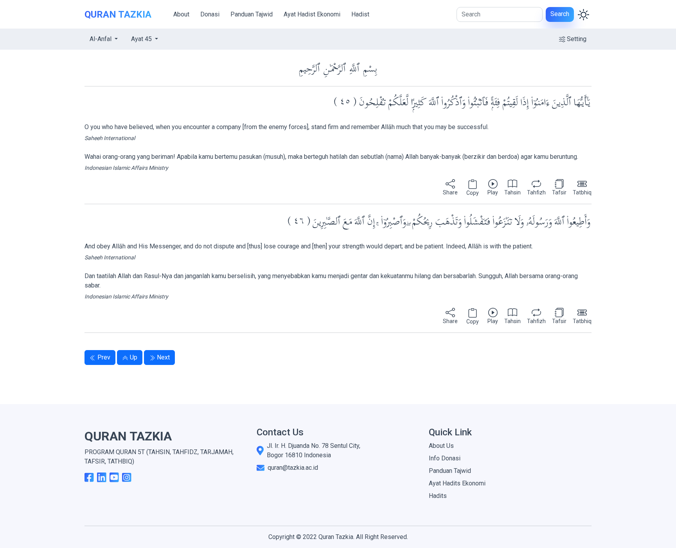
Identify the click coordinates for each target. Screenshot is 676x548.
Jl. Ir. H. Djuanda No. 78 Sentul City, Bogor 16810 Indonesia (313, 450)
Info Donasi (444, 458)
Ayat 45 (142, 39)
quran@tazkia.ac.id (293, 467)
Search (559, 14)
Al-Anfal (101, 39)
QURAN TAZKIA (117, 14)
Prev (103, 357)
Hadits (438, 495)
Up (133, 357)
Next (163, 357)
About (181, 14)
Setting (576, 39)
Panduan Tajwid (251, 14)
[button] (450, 188)
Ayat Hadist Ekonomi (312, 14)
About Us (441, 445)
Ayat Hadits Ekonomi (457, 483)
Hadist (360, 14)
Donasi (209, 14)
